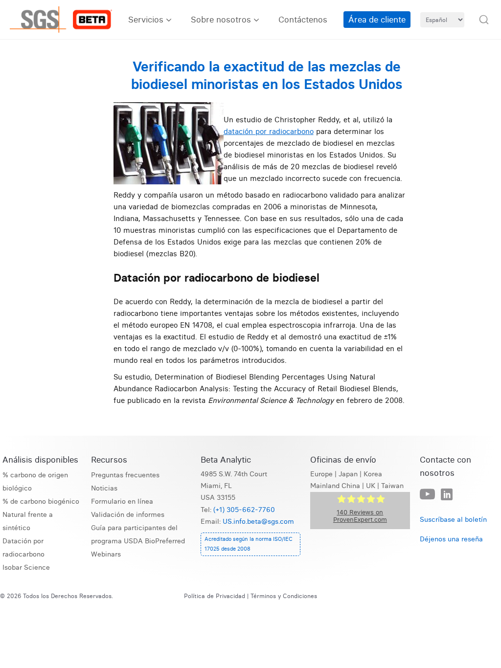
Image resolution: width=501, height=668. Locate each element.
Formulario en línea (122, 501)
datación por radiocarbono (269, 131)
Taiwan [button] (392, 486)
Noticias (104, 488)
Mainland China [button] (335, 486)
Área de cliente (377, 19)
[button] (484, 19)
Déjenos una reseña (451, 539)
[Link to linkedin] (447, 495)
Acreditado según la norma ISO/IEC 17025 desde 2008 (249, 543)
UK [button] (370, 486)
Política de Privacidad (214, 596)
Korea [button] (373, 474)
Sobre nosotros (221, 19)
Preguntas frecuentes (125, 475)
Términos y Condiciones (283, 596)
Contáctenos (302, 19)
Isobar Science (26, 567)
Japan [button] (348, 474)
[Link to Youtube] (427, 495)
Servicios (145, 19)
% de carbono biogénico (40, 501)
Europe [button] (321, 474)
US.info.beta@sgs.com (258, 521)
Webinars (106, 554)
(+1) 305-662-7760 (244, 510)
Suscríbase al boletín (453, 519)
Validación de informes (127, 515)
